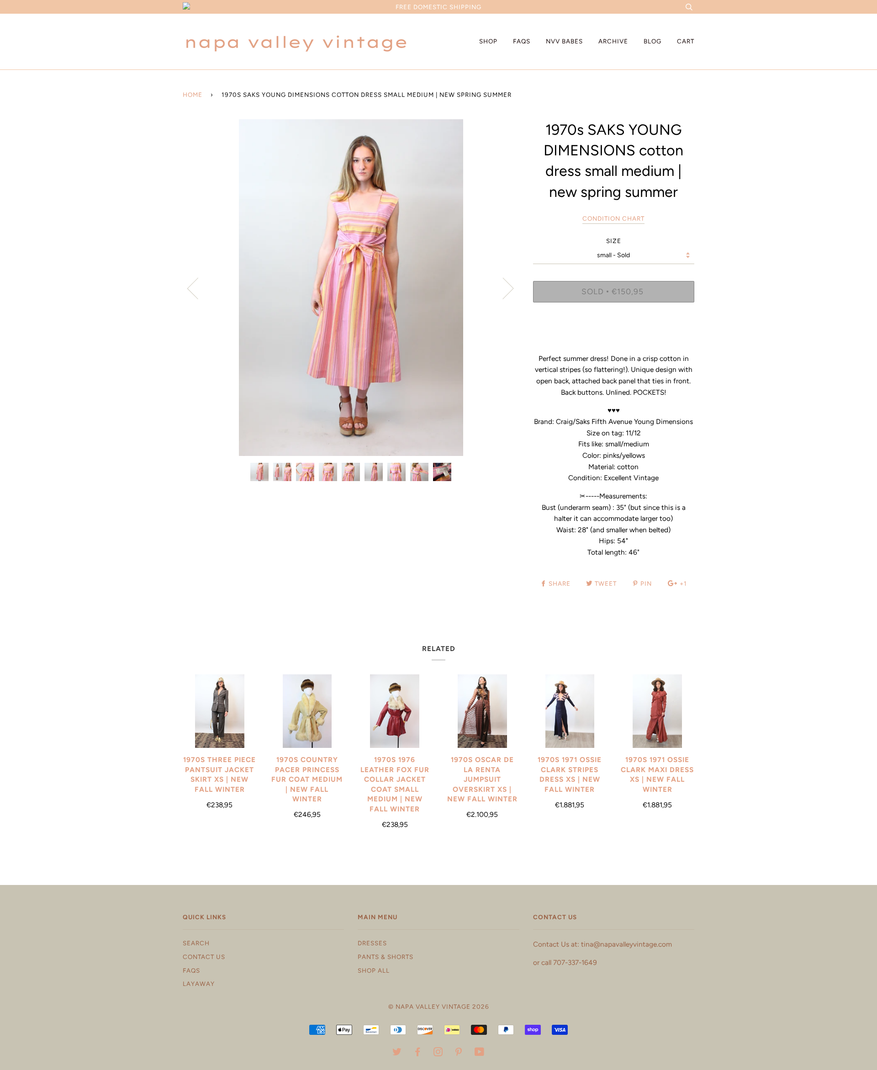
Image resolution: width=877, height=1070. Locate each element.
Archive (613, 41)
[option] (351, 287)
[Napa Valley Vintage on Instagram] (438, 1053)
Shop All (374, 970)
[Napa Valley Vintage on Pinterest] (459, 1053)
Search (196, 943)
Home (192, 94)
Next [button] (502, 287)
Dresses (372, 943)
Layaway (199, 983)
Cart (685, 41)
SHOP (488, 41)
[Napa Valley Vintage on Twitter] (397, 1053)
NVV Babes (564, 41)
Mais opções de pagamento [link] (613, 340)
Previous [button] (198, 287)
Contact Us (204, 956)
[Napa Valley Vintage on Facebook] (418, 1053)
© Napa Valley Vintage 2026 (438, 1006)
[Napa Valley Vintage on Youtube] (480, 1053)
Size (613, 240)
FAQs (521, 41)
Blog (652, 41)
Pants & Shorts (385, 956)
